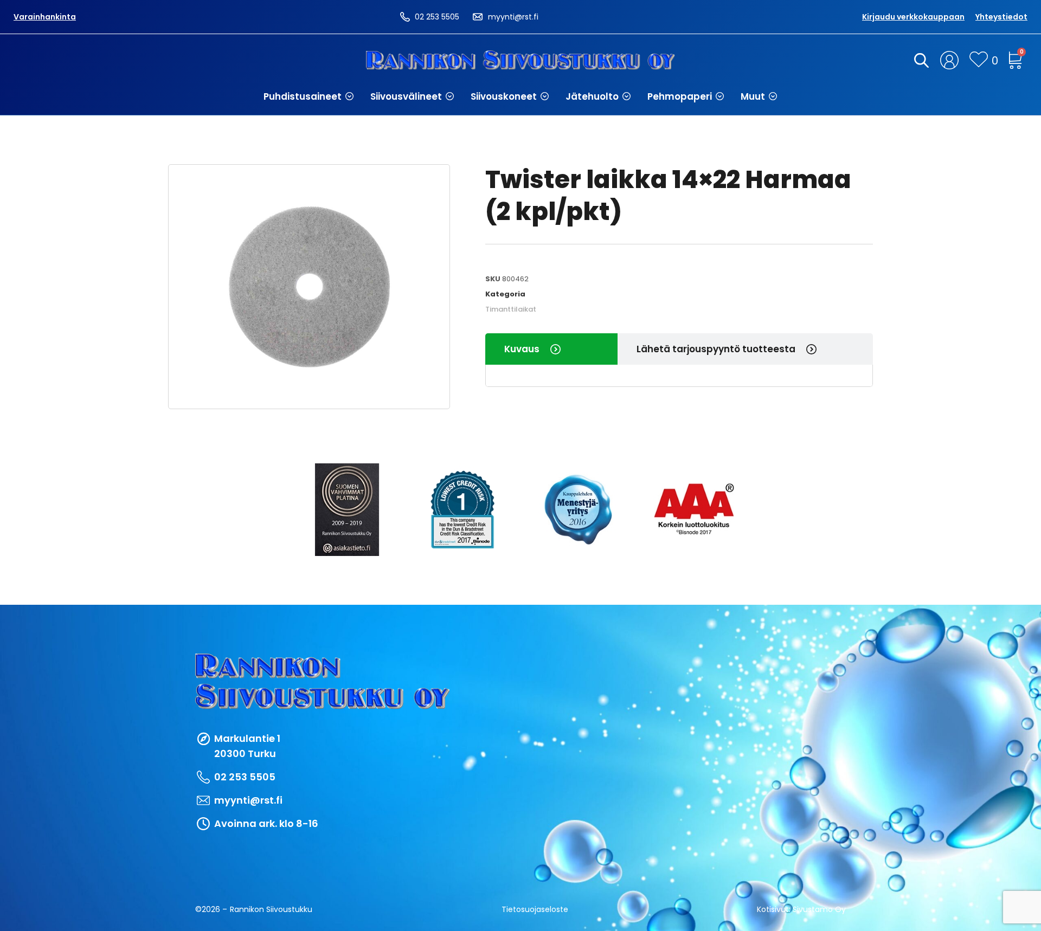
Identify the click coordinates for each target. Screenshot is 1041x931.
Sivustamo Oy (819, 909)
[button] (309, 96)
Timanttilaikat (510, 309)
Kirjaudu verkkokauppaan (913, 16)
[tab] (551, 349)
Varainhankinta (45, 16)
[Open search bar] (919, 60)
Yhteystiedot (1001, 16)
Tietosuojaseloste (535, 909)
